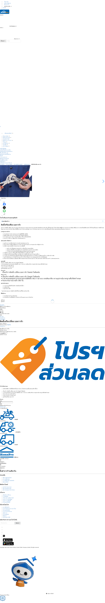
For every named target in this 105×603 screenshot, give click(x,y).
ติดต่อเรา (5, 515)
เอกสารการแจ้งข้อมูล (7, 499)
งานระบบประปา (3, 157)
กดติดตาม (8, 306)
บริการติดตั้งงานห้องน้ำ (18, 164)
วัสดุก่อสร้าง (2, 161)
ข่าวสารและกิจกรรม (7, 511)
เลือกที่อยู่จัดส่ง (12, 26)
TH (3, 7)
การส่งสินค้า (5, 496)
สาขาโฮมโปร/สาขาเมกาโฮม (9, 508)
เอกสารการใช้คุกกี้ (7, 500)
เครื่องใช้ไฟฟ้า (3, 148)
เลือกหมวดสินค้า (8, 133)
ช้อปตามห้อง (5, 136)
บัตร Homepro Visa (7, 488)
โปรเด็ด (4, 144)
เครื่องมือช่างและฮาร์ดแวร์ (6, 162)
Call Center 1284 (6, 517)
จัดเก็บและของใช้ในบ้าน (5, 154)
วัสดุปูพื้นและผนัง (4, 160)
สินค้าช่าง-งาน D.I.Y (7, 140)
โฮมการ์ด (6, 1)
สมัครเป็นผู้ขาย (7, 3)
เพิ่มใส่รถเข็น (3, 406)
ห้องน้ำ (1, 155)
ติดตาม (17, 523)
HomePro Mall (6, 139)
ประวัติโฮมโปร (6, 507)
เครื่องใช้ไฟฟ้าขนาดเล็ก (5, 150)
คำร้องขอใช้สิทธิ (6, 502)
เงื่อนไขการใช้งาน (7, 495)
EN (5, 7)
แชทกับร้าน (2, 317)
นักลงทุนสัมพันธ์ (6, 510)
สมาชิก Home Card (7, 487)
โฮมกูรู (4, 141)
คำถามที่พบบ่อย (6, 479)
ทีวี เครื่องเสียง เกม (4, 152)
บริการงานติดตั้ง (9, 164)
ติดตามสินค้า (6, 482)
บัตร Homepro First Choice (9, 489)
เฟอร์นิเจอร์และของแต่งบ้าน (6, 151)
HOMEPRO (2, 319)
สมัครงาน (5, 513)
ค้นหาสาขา (6, 4)
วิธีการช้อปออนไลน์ (7, 477)
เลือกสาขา (16, 38)
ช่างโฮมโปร (5, 143)
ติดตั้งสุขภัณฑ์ (27, 164)
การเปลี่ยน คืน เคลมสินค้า (8, 480)
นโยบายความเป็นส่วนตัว (8, 497)
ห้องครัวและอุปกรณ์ (4, 158)
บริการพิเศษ (5, 146)
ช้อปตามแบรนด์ (6, 137)
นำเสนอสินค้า (6, 514)
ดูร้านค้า (2, 316)
